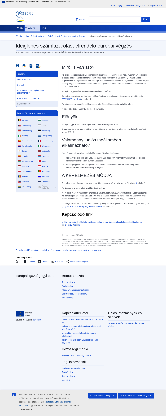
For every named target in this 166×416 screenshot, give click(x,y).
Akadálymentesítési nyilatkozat (75, 290)
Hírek (44, 28)
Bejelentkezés (156, 5)
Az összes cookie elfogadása (102, 395)
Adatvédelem (67, 286)
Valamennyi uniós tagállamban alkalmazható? (30, 91)
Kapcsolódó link (24, 104)
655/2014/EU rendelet (71, 99)
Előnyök (20, 85)
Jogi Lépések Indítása (35, 36)
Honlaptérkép (68, 298)
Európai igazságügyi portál (36, 276)
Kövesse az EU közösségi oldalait (76, 356)
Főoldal (20, 28)
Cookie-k (66, 380)
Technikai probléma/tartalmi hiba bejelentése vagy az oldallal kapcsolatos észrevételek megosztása (58, 250)
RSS (113, 6)
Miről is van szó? (24, 79)
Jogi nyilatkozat (68, 282)
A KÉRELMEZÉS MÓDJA (28, 98)
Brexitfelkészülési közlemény (74, 294)
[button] (19, 261)
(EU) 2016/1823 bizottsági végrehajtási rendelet (82, 206)
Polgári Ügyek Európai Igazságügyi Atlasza (66, 36)
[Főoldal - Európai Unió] (24, 313)
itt (136, 183)
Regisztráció (141, 5)
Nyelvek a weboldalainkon (73, 368)
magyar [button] (82, 19)
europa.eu (37, 320)
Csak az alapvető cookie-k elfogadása (136, 395)
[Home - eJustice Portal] (24, 16)
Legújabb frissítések (125, 6)
